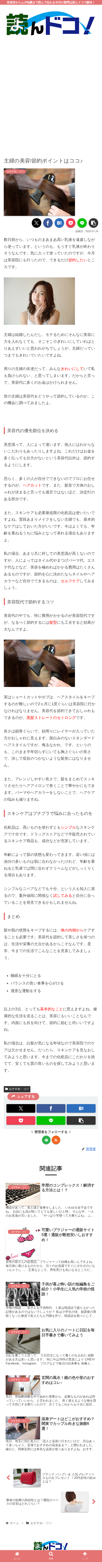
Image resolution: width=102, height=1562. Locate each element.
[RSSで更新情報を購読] (56, 1140)
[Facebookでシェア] (48, 223)
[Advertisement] (51, 93)
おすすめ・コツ (19, 1089)
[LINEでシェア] (82, 223)
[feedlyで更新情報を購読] (46, 1140)
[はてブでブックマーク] (59, 223)
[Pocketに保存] (70, 223)
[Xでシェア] (36, 223)
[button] (93, 223)
